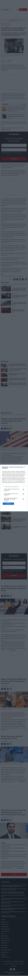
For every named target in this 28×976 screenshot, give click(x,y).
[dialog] (14, 488)
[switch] (23, 489)
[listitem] (14, 486)
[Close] (25, 467)
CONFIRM (8, 503)
